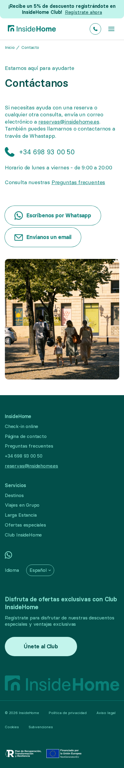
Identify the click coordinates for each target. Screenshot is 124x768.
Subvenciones (41, 727)
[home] (30, 29)
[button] (111, 29)
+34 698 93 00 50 (23, 456)
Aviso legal (106, 712)
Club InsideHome (23, 535)
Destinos (14, 495)
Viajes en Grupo (22, 505)
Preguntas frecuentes (78, 182)
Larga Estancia (20, 515)
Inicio (10, 47)
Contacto (30, 47)
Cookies (12, 727)
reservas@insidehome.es (68, 121)
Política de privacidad (68, 712)
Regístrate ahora (83, 12)
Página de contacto (26, 436)
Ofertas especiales (25, 525)
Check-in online (21, 426)
